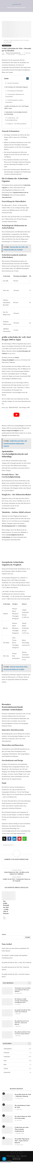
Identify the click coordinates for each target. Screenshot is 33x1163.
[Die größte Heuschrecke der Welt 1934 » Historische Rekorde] (7, 1023)
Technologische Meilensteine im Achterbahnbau (14, 95)
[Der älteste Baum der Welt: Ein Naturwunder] (7, 1119)
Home (18, 1156)
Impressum (23, 1156)
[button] (4, 839)
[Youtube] (16, 1152)
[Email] (20, 1152)
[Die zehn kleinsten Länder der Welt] (7, 1108)
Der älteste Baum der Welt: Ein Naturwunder (23, 1117)
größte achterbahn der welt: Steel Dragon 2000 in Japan (16, 107)
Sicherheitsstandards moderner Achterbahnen (14, 101)
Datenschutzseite (11, 1156)
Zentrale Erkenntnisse (13, 83)
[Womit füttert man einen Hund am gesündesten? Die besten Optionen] (7, 991)
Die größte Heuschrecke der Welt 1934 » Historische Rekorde (22, 1022)
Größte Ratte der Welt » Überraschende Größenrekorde (22, 1129)
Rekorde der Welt (8, 845)
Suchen (4, 934)
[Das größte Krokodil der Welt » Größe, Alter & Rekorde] (9, 895)
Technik (17, 1068)
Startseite (6, 40)
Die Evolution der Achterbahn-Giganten (17, 87)
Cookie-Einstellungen (5, 1162)
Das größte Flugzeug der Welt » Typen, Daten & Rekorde (22, 1140)
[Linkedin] (12, 1152)
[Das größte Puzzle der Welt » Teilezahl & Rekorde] (7, 1097)
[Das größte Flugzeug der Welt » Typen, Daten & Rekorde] (7, 1141)
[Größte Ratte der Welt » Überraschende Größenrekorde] (7, 1130)
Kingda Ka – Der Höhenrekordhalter (16, 123)
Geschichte (17, 1052)
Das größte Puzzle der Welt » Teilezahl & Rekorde (23, 1095)
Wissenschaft (17, 1072)
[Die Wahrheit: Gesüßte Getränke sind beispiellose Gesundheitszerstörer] (7, 1001)
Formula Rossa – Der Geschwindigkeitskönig (11, 119)
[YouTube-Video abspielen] (16, 415)
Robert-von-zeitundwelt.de (16, 859)
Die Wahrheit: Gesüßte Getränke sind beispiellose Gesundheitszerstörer (21, 1000)
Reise (17, 1064)
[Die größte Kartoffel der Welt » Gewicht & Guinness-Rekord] (7, 1034)
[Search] (31, 14)
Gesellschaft (17, 1056)
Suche (27, 937)
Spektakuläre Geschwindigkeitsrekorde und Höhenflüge (15, 113)
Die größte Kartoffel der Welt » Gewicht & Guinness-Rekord (23, 1032)
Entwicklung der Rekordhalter (15, 90)
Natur (17, 1060)
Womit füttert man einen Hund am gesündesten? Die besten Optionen (22, 989)
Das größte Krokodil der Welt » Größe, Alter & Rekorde (6, 907)
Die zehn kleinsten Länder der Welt (22, 1106)
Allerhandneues (17, 1048)
